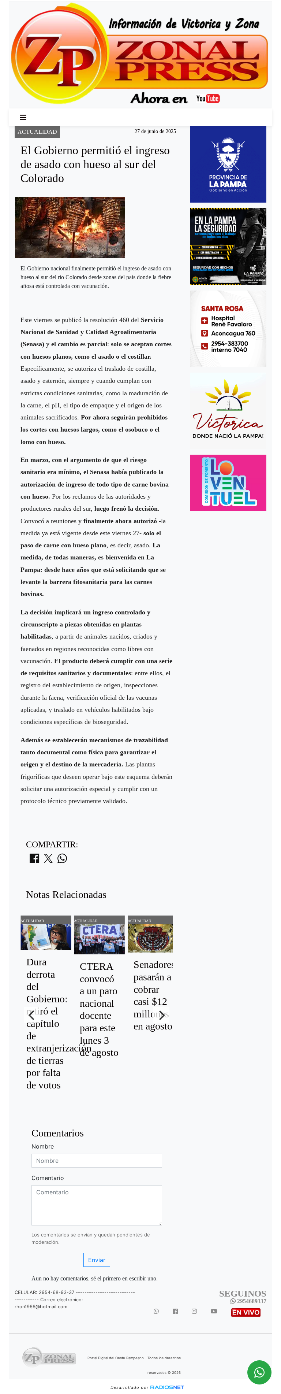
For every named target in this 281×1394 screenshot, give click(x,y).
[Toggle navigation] (23, 117)
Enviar (96, 1260)
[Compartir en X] (48, 860)
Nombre (42, 1146)
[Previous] (32, 1015)
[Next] (161, 1015)
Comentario (47, 1178)
